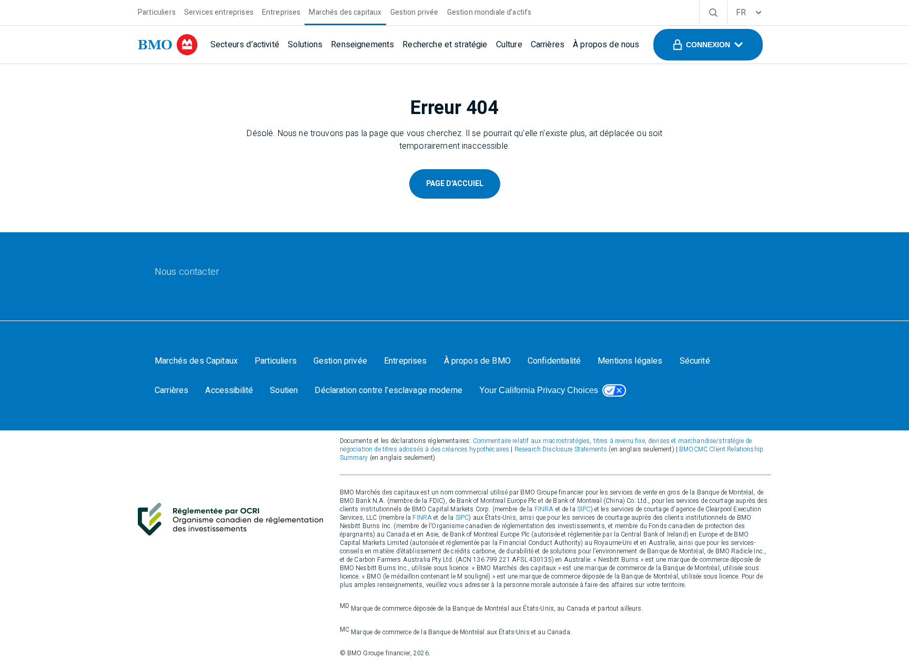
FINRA (544, 509)
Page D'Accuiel (454, 183)
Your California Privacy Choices (538, 390)
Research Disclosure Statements (561, 449)
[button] (708, 44)
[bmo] (168, 45)
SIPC (584, 509)
